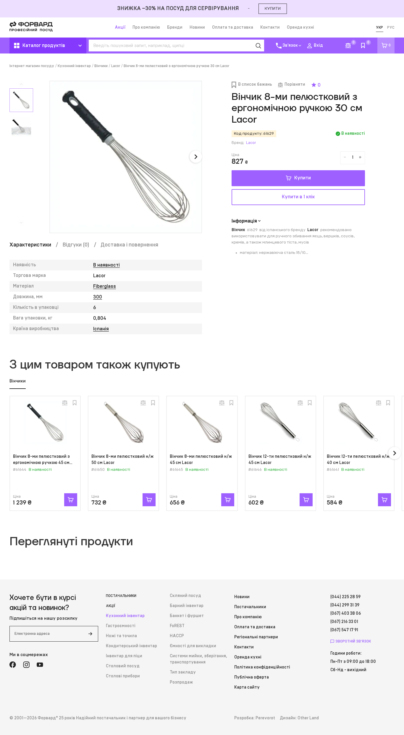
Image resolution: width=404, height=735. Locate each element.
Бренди (174, 27)
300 (97, 297)
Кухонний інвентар (74, 66)
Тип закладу (183, 672)
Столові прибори (123, 676)
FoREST (177, 626)
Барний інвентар (186, 606)
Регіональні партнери (256, 637)
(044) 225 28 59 (345, 597)
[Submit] (90, 634)
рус (391, 27)
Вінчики (101, 66)
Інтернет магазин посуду (31, 66)
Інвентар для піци (124, 656)
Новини (197, 27)
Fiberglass (104, 286)
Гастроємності (120, 626)
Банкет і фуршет (187, 616)
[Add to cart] (70, 499)
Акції (120, 27)
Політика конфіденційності (262, 667)
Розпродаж (181, 682)
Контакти (270, 27)
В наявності (106, 265)
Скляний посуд (185, 596)
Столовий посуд (123, 666)
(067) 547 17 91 (344, 630)
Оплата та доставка (232, 27)
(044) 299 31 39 (344, 605)
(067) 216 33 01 (344, 622)
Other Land (308, 718)
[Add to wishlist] (74, 402)
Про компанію (146, 27)
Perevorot (265, 718)
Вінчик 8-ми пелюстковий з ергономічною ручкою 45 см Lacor (41, 463)
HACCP (177, 636)
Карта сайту (247, 687)
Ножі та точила (121, 636)
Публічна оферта (251, 677)
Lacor (115, 66)
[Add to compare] (64, 402)
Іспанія (101, 329)
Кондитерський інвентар (131, 646)
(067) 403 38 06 (345, 613)
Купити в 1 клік (298, 196)
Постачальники (121, 596)
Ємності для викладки (193, 646)
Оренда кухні (300, 27)
